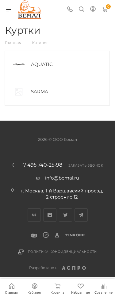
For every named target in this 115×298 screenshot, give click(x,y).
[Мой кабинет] (93, 10)
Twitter (65, 215)
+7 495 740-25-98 (41, 165)
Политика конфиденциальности (62, 252)
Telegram (81, 215)
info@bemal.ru (62, 178)
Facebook (49, 215)
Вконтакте (34, 215)
